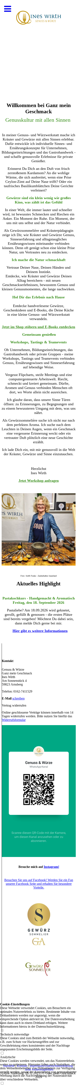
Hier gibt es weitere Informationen (40, 631)
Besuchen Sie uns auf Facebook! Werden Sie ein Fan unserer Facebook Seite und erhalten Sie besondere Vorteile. (38, 883)
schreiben (18, 698)
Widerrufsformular (14, 720)
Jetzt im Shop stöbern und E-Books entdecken (38, 327)
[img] (38, 41)
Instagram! (51, 867)
